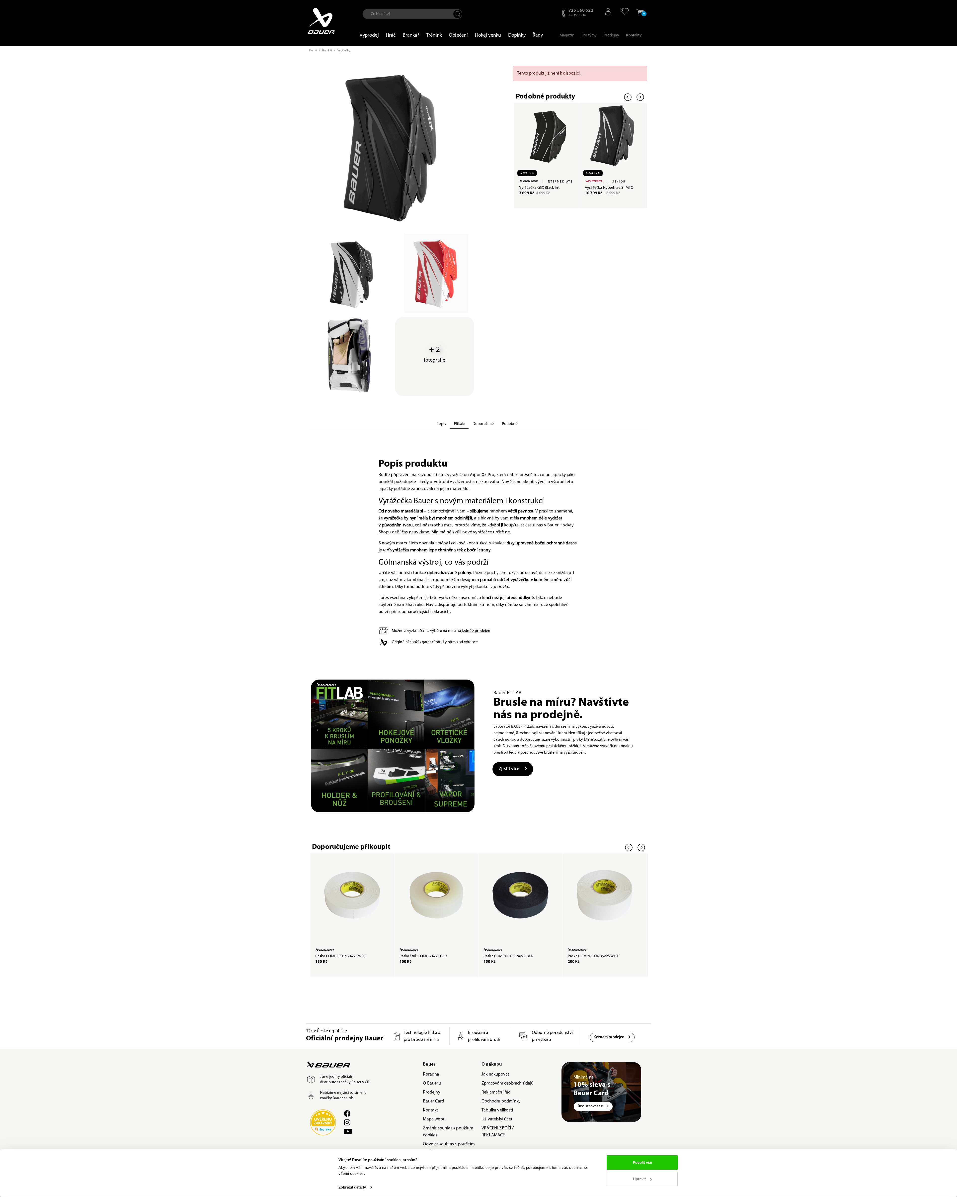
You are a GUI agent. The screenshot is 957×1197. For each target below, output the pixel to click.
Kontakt (430, 1110)
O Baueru (432, 1083)
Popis (441, 424)
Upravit (639, 1179)
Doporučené (483, 424)
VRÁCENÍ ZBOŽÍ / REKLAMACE (497, 1132)
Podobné (510, 424)
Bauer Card (433, 1101)
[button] (622, 11)
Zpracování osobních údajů (507, 1083)
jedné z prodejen (476, 631)
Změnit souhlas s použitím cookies (448, 1132)
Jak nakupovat (495, 1074)
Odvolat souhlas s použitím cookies (449, 1148)
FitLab (459, 424)
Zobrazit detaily (352, 1187)
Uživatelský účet (496, 1119)
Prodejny (431, 1092)
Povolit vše (642, 1162)
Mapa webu (434, 1119)
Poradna (431, 1074)
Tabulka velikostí (497, 1110)
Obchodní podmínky (500, 1101)
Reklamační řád (496, 1092)
